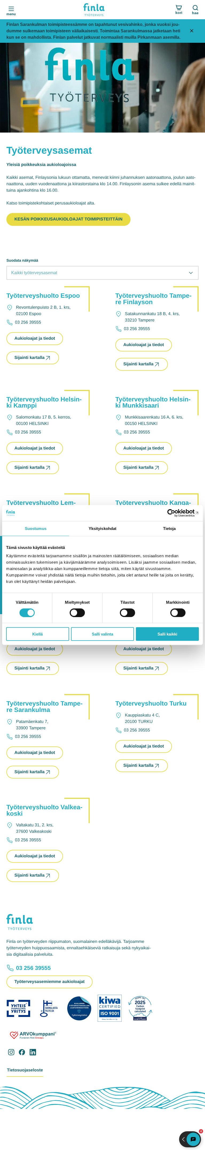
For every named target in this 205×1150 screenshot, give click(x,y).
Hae (195, 13)
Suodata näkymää (22, 260)
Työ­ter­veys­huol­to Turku (151, 703)
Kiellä (37, 634)
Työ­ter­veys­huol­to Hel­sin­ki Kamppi (44, 402)
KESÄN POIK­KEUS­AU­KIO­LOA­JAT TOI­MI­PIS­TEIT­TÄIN (68, 219)
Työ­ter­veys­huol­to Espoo (43, 295)
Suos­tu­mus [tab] (35, 528)
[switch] (77, 612)
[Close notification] (192, 31)
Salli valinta (102, 634)
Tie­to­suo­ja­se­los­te (25, 1070)
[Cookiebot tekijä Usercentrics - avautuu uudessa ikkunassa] (175, 513)
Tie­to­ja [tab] (169, 528)
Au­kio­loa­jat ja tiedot (34, 340)
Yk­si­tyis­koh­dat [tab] (102, 528)
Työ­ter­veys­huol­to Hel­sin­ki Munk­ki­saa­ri (153, 402)
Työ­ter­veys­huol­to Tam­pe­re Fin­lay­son (153, 299)
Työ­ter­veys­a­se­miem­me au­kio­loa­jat (49, 981)
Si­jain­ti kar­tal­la (29, 357)
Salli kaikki (167, 634)
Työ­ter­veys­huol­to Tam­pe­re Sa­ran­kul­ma (44, 707)
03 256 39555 (33, 968)
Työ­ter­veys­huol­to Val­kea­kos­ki (44, 810)
